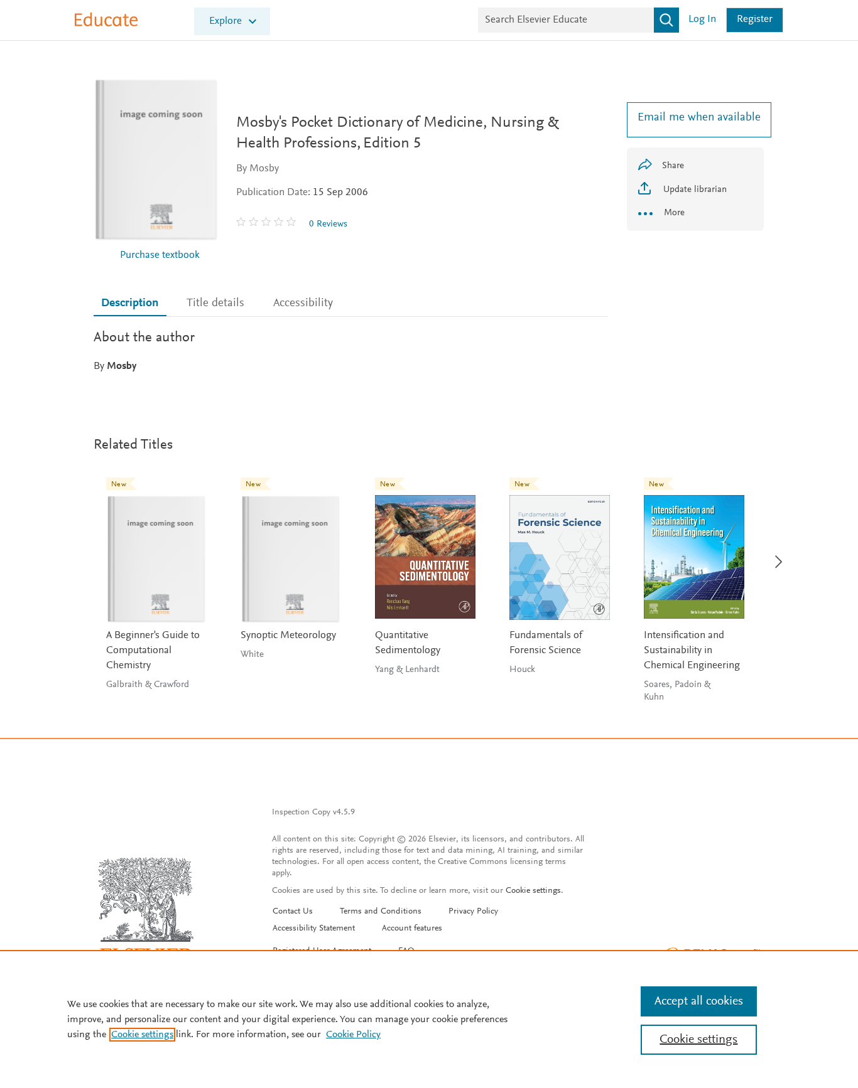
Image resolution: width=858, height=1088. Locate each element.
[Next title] (774, 554)
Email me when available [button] (695, 118)
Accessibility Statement (314, 928)
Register (755, 19)
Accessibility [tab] (303, 303)
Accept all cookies (698, 1001)
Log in (702, 19)
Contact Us (293, 911)
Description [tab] (129, 303)
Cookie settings (533, 891)
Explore (225, 21)
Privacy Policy (473, 911)
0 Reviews (328, 224)
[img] (267, 224)
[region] (429, 1019)
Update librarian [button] (694, 190)
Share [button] (673, 166)
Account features (412, 928)
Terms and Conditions (380, 911)
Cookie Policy (353, 1035)
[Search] (666, 20)
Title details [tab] (215, 303)
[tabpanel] (351, 351)
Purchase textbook (160, 255)
